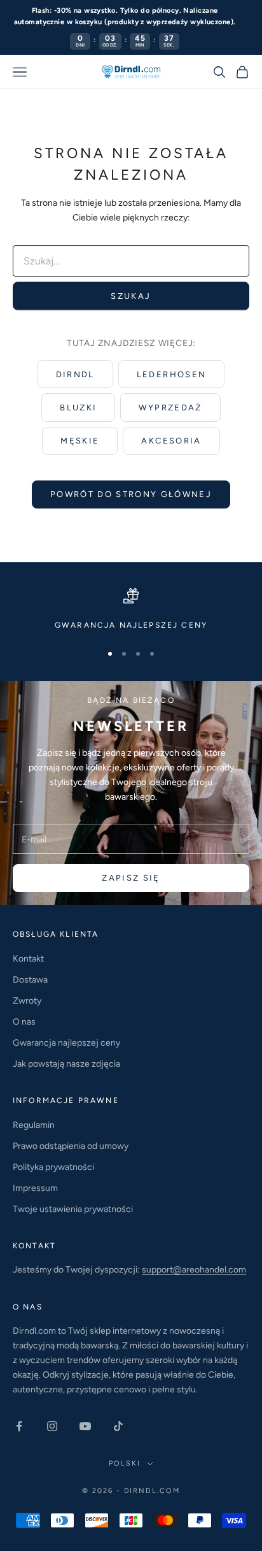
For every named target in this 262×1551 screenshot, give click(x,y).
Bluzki (78, 407)
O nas (24, 1021)
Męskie (79, 440)
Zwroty (27, 1000)
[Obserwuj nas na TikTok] (118, 1426)
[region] (131, 609)
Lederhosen (171, 374)
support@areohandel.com (194, 1269)
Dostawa (30, 979)
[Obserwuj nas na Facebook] (19, 1426)
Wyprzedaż (170, 407)
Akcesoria (171, 440)
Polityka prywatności (53, 1167)
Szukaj (131, 296)
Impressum (35, 1188)
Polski (125, 1463)
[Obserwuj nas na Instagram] (52, 1426)
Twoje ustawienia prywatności (73, 1209)
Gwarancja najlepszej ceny (66, 1042)
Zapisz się (131, 878)
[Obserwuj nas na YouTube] (85, 1426)
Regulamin (34, 1125)
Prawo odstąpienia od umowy (70, 1146)
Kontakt (28, 958)
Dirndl (75, 374)
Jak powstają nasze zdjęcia (66, 1063)
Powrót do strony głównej (131, 494)
